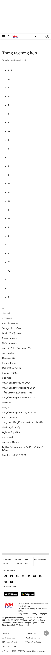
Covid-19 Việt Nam (11, 333)
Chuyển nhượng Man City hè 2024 (19, 412)
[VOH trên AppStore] (11, 594)
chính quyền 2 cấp (11, 427)
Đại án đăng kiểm (11, 432)
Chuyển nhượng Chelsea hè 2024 (18, 387)
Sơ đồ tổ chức (31, 634)
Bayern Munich (9, 338)
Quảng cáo (7, 559)
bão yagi (6, 378)
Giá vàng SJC (8, 358)
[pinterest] (23, 576)
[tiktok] (17, 576)
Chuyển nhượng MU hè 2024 (16, 382)
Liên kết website (40, 559)
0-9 (10, 70)
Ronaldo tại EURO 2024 (14, 455)
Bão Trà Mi (7, 437)
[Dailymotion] (11, 582)
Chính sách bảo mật (10, 642)
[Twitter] (6, 582)
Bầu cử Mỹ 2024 (10, 373)
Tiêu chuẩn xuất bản (33, 642)
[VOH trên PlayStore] (27, 594)
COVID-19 (7, 318)
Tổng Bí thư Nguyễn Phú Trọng (17, 392)
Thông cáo (18, 564)
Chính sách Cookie (9, 646)
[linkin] (29, 576)
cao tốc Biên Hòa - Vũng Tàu (16, 348)
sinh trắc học (8, 353)
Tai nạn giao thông (11, 328)
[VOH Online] (15, 37)
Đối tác (5, 564)
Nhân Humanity (9, 343)
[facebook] (6, 576)
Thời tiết (6, 313)
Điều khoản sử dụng (33, 638)
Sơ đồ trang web (8, 638)
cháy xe (6, 407)
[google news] (34, 576)
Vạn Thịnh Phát (9, 417)
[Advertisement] (25, 504)
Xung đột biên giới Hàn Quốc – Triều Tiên (22, 422)
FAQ (26, 564)
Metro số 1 (7, 402)
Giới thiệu (5, 634)
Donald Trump (9, 363)
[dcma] (40, 576)
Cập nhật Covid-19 (11, 368)
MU (3, 308)
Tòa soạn (18, 559)
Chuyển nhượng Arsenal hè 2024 (18, 397)
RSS (26, 559)
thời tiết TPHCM (10, 323)
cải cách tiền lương (11, 442)
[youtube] (11, 576)
